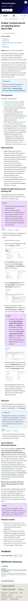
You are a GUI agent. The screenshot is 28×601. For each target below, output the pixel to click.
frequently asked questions (15, 541)
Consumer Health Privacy (7, 597)
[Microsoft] (14, 16)
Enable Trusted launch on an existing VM (12, 42)
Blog (20, 592)
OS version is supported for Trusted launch (16, 333)
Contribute (3, 595)
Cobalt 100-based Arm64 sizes (16, 118)
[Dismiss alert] (26, 2)
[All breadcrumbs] (2, 19)
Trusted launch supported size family (14, 102)
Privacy (9, 595)
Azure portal (15, 240)
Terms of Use (19, 597)
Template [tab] (16, 230)
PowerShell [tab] (10, 230)
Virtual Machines (14, 19)
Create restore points (10, 163)
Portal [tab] (3, 230)
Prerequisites (5, 39)
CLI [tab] (6, 230)
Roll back (4, 44)
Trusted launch (15, 59)
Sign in (25, 15)
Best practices (5, 41)
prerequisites (4, 491)
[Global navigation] (1, 15)
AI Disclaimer (4, 592)
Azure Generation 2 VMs (19, 65)
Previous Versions (13, 592)
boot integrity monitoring (15, 531)
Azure (6, 19)
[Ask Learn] (23, 19)
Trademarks (4, 599)
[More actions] (25, 19)
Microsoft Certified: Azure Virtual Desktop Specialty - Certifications (14, 570)
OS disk (18, 325)
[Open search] (21, 15)
